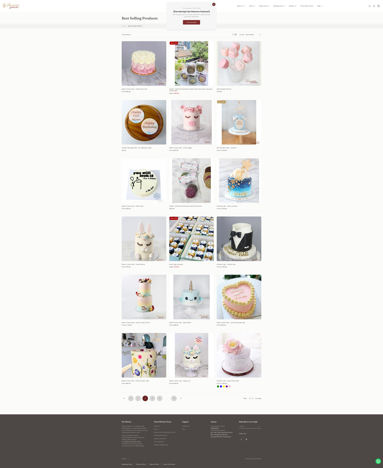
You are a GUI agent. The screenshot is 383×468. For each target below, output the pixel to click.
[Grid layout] (235, 34)
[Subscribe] (259, 426)
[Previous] (124, 398)
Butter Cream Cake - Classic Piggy (180, 148)
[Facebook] (241, 439)
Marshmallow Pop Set (224, 89)
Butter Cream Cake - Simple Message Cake (231, 323)
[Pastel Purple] (227, 386)
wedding (127, 442)
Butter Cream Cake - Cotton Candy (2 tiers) (136, 323)
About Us (157, 426)
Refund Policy (154, 464)
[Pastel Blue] (221, 386)
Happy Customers (160, 438)
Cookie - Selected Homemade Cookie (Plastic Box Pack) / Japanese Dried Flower (191, 90)
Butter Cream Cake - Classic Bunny (133, 264)
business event (136, 442)
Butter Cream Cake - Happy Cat (179, 381)
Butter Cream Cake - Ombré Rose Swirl (135, 89)
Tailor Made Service (160, 435)
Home (124, 26)
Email (242, 426)
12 (174, 398)
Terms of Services (169, 464)
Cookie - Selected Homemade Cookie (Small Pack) (185, 206)
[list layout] (233, 34)
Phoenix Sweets (256, 459)
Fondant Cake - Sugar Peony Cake (228, 381)
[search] (369, 6)
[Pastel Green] (218, 386)
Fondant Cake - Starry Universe (227, 206)
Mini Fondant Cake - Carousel (226, 148)
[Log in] (374, 6)
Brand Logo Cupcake (176, 264)
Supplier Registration (161, 445)
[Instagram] (246, 439)
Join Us (156, 429)
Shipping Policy (127, 464)
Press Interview (159, 442)
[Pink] (230, 386)
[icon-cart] (378, 6)
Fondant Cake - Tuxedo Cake (226, 264)
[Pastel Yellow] (224, 386)
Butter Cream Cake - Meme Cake (132, 206)
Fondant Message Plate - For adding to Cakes (137, 148)
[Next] (180, 398)
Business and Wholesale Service (164, 432)
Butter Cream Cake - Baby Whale (180, 323)
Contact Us (186, 426)
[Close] (214, 4)
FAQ (183, 429)
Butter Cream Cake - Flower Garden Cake (135, 381)
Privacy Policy (141, 464)
